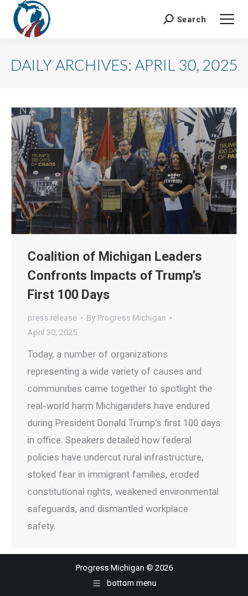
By (126, 317)
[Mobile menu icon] (227, 19)
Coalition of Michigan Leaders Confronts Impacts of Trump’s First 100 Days (114, 275)
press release (52, 317)
